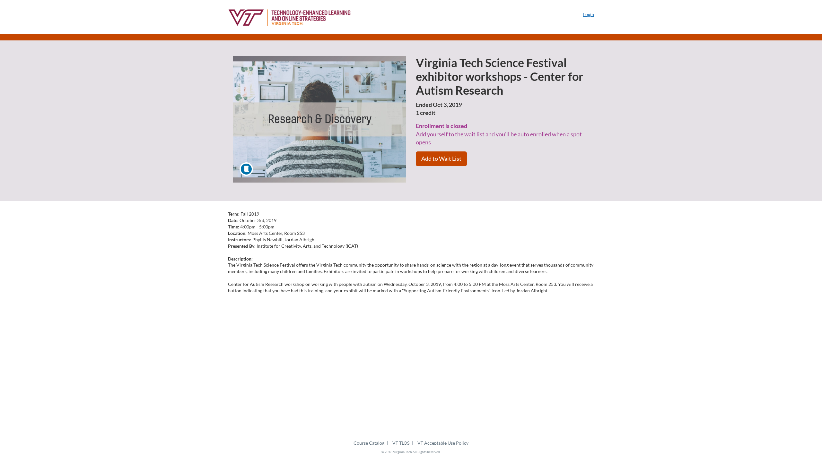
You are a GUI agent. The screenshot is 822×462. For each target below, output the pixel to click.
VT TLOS (400, 443)
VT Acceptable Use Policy (442, 443)
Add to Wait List (441, 158)
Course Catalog (369, 443)
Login (588, 14)
